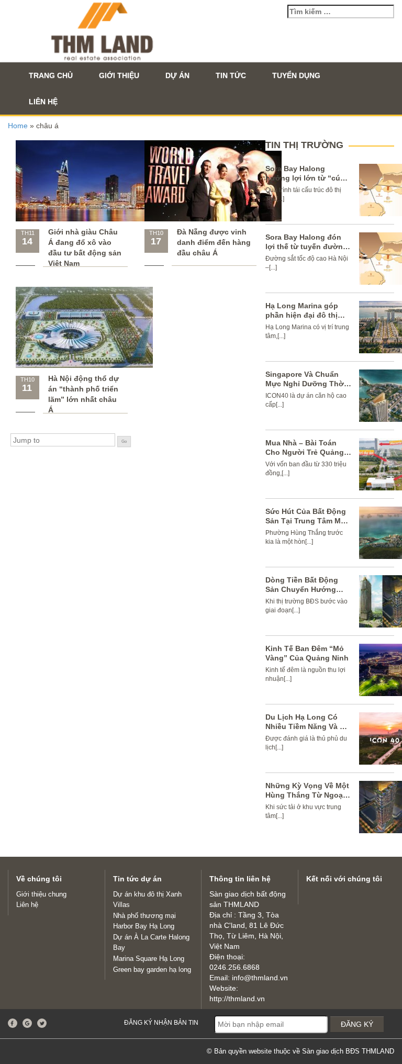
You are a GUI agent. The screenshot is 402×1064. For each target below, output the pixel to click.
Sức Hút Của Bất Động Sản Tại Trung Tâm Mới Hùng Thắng (306, 520)
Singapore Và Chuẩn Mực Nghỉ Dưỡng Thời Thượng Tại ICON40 (305, 383)
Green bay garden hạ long (152, 969)
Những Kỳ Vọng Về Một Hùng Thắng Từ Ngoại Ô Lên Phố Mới (307, 795)
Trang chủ (51, 75)
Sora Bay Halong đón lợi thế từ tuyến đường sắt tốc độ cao (306, 246)
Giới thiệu (119, 75)
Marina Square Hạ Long (148, 958)
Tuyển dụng (296, 75)
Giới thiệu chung (41, 894)
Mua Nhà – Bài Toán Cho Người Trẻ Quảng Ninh (304, 452)
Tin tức (231, 75)
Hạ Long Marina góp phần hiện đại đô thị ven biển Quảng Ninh (303, 315)
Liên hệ (43, 101)
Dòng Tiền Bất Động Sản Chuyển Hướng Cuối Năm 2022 (301, 589)
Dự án (177, 75)
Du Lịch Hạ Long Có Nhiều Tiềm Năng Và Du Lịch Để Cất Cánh (307, 726)
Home (18, 125)
